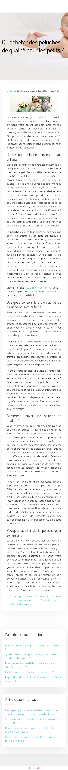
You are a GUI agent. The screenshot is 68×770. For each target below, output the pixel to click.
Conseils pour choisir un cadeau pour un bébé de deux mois (20, 600)
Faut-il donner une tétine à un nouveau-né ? (29, 672)
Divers (12, 91)
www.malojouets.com (38, 287)
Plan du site (34, 768)
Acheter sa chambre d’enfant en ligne (47, 598)
